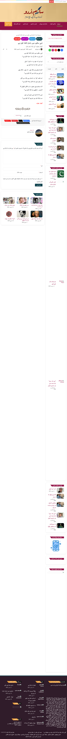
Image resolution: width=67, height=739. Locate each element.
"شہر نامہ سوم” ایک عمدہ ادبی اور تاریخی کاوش (52, 130)
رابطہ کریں (44, 734)
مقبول (62, 69)
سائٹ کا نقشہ (28, 737)
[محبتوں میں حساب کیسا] (17, 692)
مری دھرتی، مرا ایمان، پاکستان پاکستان (52, 174)
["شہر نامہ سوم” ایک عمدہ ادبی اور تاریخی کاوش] (60, 129)
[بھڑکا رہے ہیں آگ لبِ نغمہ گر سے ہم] (40, 692)
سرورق (59, 24)
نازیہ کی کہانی (52, 489)
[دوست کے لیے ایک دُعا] (60, 98)
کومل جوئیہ (17, 39)
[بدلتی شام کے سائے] (17, 686)
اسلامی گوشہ (53, 24)
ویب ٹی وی (38, 734)
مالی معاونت (33, 734)
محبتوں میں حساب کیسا (7, 691)
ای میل (40, 172)
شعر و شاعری (34, 24)
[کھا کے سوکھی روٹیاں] (60, 91)
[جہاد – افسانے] (17, 698)
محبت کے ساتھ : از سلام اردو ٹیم (35, 732)
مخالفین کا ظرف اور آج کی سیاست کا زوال (52, 505)
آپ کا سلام (8, 24)
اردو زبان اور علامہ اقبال (30, 711)
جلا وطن (34, 717)
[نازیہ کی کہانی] (60, 490)
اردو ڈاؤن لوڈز (17, 24)
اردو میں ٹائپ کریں (36, 737)
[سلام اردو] (33, 12)
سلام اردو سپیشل (43, 24)
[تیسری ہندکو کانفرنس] (60, 139)
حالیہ (56, 69)
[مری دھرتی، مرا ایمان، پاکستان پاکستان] (60, 174)
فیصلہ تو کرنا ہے (32, 685)
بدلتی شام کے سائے (8, 685)
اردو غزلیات (32, 39)
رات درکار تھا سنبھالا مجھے (36, 219)
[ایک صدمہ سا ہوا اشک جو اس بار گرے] (36, 200)
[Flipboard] (18, 115)
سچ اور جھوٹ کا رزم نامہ (30, 723)
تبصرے (49, 69)
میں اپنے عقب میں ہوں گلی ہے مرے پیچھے (23, 219)
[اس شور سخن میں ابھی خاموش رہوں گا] (40, 699)
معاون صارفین (51, 734)
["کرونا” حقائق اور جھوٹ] (9, 214)
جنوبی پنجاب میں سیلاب (10, 205)
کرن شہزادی (37, 49)
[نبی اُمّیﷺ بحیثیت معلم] (60, 75)
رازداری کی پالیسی (25, 734)
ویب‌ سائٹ (19, 172)
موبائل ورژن (17, 734)
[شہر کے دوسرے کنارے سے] (60, 148)
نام (41, 166)
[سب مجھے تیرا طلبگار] (23, 200)
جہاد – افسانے (10, 697)
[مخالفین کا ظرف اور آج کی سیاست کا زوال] (60, 504)
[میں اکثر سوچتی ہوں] (60, 105)
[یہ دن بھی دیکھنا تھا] (40, 706)
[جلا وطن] (40, 718)
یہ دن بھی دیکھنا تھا (31, 705)
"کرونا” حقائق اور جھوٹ (10, 219)
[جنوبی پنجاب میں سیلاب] (9, 200)
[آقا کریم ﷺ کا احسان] (60, 156)
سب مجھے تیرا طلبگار (24, 205)
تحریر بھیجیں (58, 734)
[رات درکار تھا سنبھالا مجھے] (36, 214)
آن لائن (17, 722)
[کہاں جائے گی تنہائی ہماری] (60, 230)
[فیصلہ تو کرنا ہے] (40, 686)
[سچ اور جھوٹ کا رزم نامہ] (40, 724)
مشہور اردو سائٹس (10, 734)
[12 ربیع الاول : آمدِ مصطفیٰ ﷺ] (60, 120)
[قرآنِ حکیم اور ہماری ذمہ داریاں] (60, 82)
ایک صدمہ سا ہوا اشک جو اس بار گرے (37, 206)
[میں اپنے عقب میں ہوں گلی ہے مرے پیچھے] (23, 214)
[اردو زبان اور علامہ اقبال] (40, 712)
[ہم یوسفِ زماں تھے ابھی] (60, 329)
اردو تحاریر (25, 24)
